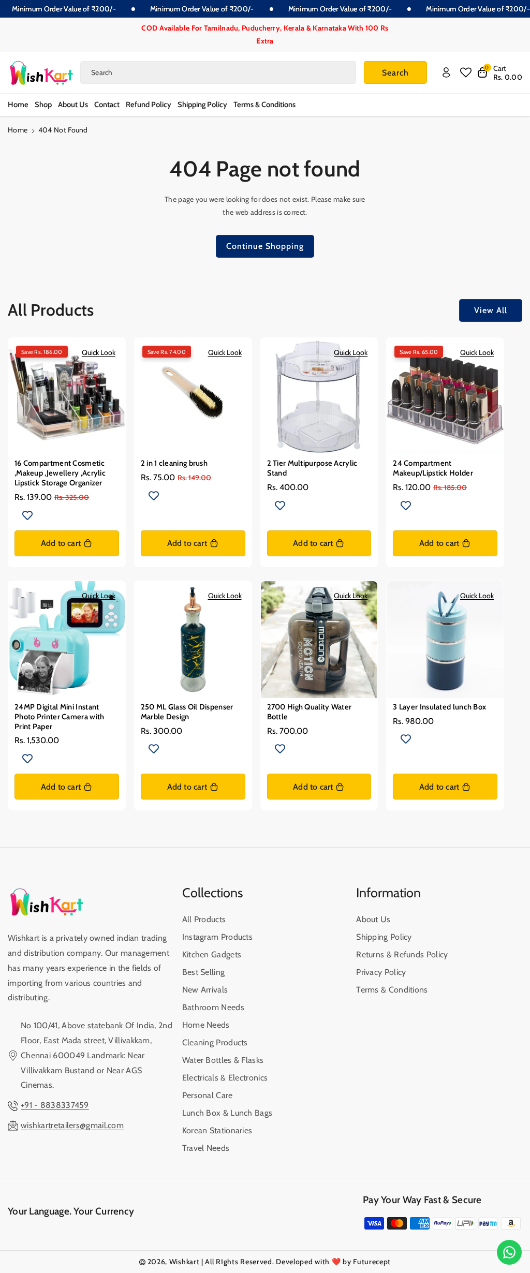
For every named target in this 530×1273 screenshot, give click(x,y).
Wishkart (184, 1261)
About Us (373, 919)
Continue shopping (265, 246)
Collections (212, 892)
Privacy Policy (381, 972)
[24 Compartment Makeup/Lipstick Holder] (445, 396)
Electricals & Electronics (225, 1078)
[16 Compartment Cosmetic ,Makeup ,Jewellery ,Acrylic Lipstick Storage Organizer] (66, 396)
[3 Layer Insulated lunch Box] (445, 639)
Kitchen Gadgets (212, 954)
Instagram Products (217, 937)
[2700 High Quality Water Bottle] (319, 639)
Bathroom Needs (213, 1007)
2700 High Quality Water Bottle (309, 711)
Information (388, 892)
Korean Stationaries (217, 1130)
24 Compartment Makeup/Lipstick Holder (433, 468)
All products (204, 919)
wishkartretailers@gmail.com (72, 1125)
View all (490, 310)
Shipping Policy (384, 937)
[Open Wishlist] (466, 72)
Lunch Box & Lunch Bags (227, 1113)
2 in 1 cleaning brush (174, 463)
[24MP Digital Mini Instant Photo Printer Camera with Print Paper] (66, 639)
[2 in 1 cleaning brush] (193, 396)
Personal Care (207, 1095)
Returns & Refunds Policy (402, 954)
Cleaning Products (215, 1042)
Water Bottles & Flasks (223, 1060)
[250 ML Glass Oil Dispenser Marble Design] (193, 639)
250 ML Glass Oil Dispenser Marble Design (187, 711)
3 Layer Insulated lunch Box (439, 707)
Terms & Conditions (392, 990)
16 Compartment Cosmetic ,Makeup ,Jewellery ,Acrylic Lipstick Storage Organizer (60, 472)
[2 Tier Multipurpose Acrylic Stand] (319, 396)
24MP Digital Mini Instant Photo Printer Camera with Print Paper (59, 716)
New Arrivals (205, 990)
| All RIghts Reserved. (237, 1261)
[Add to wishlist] (27, 515)
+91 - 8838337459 (55, 1105)
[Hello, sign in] (446, 72)
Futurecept (372, 1261)
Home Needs (206, 1025)
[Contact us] (509, 1252)
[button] (499, 72)
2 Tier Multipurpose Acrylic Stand (312, 468)
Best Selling (203, 972)
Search (395, 73)
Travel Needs (206, 1148)
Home (17, 130)
